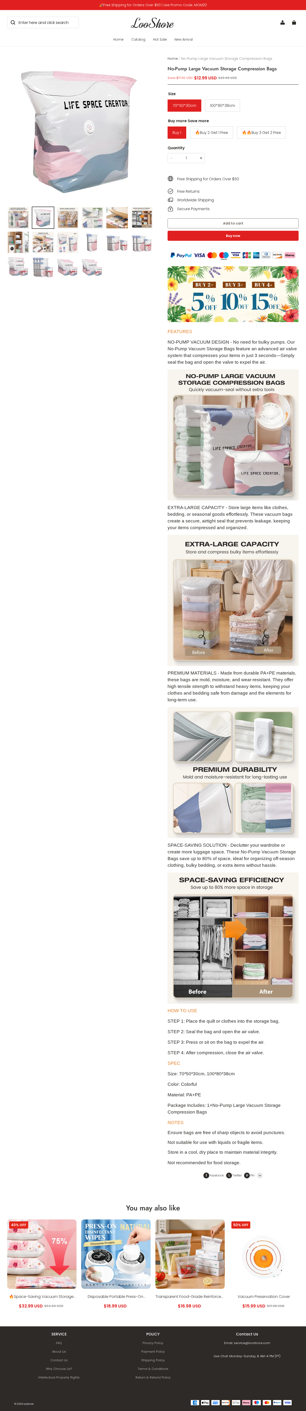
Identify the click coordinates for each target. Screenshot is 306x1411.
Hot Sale (160, 39)
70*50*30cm (184, 105)
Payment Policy (153, 1351)
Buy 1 (177, 132)
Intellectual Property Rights (59, 1377)
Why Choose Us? (59, 1369)
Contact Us (59, 1360)
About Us (59, 1351)
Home (118, 39)
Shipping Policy (153, 1360)
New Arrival (184, 39)
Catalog (138, 39)
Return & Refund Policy (153, 1377)
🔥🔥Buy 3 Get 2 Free (261, 132)
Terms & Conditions (153, 1369)
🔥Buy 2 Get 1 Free (211, 132)
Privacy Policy (152, 1343)
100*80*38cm (222, 105)
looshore (28, 1404)
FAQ (59, 1343)
